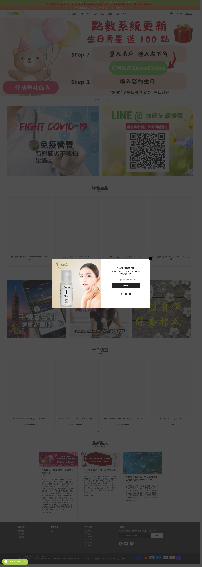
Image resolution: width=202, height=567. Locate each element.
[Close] (150, 258)
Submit (126, 285)
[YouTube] (126, 294)
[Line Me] (130, 294)
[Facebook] (121, 294)
